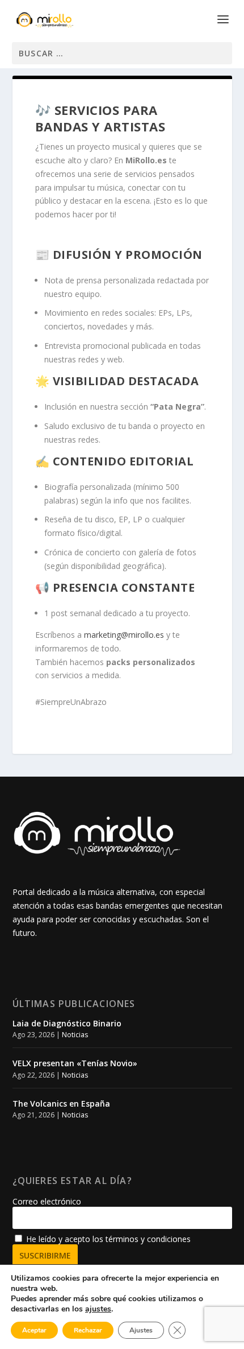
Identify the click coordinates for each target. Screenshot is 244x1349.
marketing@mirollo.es (124, 634)
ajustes (98, 1309)
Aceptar (34, 1330)
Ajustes (141, 1330)
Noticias (75, 1034)
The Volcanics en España (61, 1103)
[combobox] (122, 53)
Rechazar (88, 1330)
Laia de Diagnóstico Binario (66, 1023)
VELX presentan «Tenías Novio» (74, 1063)
